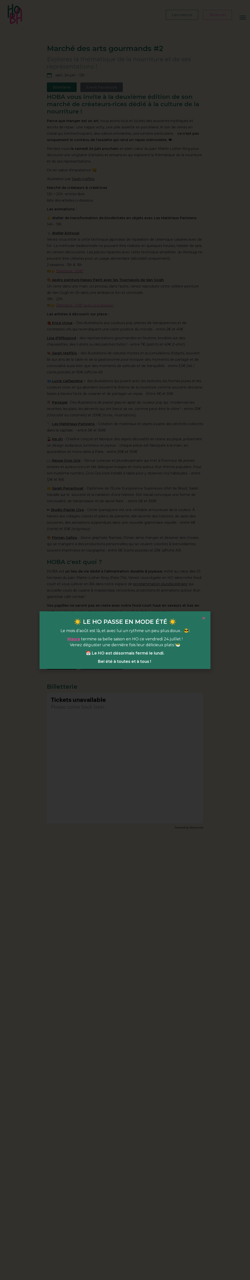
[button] (204, 618)
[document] (125, 640)
